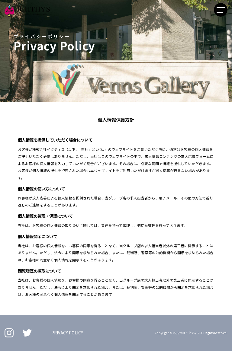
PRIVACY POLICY (67, 333)
